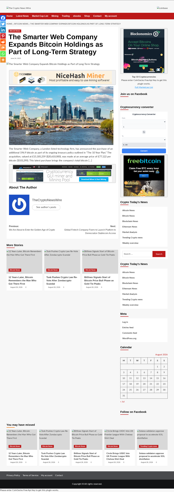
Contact (97, 16)
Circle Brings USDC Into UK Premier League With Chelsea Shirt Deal (118, 456)
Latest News (22, 16)
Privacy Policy (13, 475)
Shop (87, 16)
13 (144, 378)
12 (137, 378)
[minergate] (62, 173)
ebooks (77, 16)
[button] (166, 16)
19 (137, 384)
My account (111, 16)
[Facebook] (3, 18)
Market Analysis (129, 232)
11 (130, 378)
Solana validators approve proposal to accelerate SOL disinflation (152, 456)
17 (123, 384)
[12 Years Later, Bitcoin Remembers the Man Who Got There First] (24, 262)
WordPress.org (129, 338)
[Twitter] (3, 24)
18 (130, 384)
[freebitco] (144, 176)
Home (10, 16)
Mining (55, 16)
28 (151, 390)
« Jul (122, 402)
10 (123, 378)
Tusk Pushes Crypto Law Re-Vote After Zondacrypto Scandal (61, 280)
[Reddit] (3, 42)
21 (151, 384)
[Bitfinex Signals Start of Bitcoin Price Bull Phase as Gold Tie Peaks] (100, 262)
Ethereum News (129, 227)
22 (157, 384)
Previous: (32, 228)
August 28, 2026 (16, 287)
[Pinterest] (3, 36)
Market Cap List (40, 16)
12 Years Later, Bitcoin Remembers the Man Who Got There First (22, 280)
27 (144, 390)
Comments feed (129, 333)
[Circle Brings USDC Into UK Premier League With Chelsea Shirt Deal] (119, 439)
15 (157, 378)
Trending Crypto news (132, 238)
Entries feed (127, 328)
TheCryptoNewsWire (47, 200)
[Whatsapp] (3, 54)
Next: (90, 229)
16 (164, 378)
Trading (66, 16)
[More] (3, 60)
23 (164, 384)
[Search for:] (137, 254)
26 (137, 390)
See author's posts (46, 207)
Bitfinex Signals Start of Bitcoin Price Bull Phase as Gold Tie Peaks (99, 280)
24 (123, 390)
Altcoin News (128, 210)
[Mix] (3, 48)
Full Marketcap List (144, 87)
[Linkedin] (3, 30)
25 (130, 390)
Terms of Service (30, 475)
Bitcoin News (15, 31)
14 (151, 378)
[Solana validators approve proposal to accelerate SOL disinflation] (152, 439)
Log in (125, 322)
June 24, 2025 (16, 58)
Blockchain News (130, 221)
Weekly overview (130, 243)
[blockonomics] (144, 51)
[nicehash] (62, 77)
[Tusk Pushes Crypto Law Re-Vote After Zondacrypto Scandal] (62, 262)
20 (144, 384)
